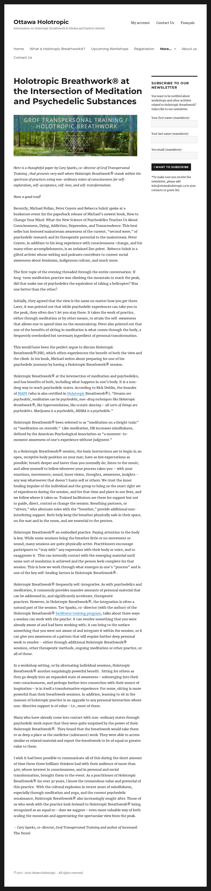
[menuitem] (187, 22)
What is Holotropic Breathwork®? (57, 49)
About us (189, 49)
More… (165, 49)
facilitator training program (78, 613)
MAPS (22, 393)
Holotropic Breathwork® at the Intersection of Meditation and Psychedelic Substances (78, 91)
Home (19, 49)
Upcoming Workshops (109, 49)
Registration (144, 49)
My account (140, 23)
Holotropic (76, 393)
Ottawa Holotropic (41, 21)
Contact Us (165, 23)
